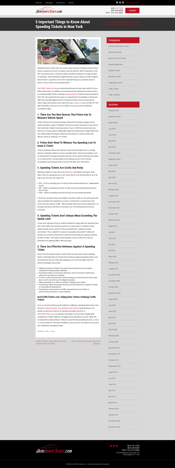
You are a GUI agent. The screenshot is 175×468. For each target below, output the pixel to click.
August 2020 (112, 299)
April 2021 (112, 250)
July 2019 (111, 378)
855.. (117, 8)
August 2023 (112, 123)
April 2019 (112, 396)
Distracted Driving (114, 52)
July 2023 (111, 129)
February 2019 (113, 409)
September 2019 (114, 366)
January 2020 (113, 342)
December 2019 (114, 348)
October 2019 (113, 360)
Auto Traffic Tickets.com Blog (119, 22)
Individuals (49, 3)
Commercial (60, 3)
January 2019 (113, 415)
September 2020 (114, 293)
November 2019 (114, 354)
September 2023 (114, 117)
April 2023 (112, 147)
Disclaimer (105, 464)
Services (39, 3)
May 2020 (112, 317)
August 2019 (112, 372)
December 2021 (114, 202)
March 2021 (112, 256)
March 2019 (112, 403)
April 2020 (112, 323)
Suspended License (115, 83)
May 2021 (112, 244)
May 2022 (112, 171)
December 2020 (114, 275)
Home (104, 22)
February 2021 (113, 263)
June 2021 (112, 238)
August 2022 (112, 165)
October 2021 (113, 214)
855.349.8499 (117, 10)
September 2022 (114, 159)
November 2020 (114, 281)
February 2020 (113, 336)
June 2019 (112, 384)
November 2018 (114, 427)
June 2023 (112, 135)
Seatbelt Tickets (114, 70)
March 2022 (112, 183)
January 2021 (113, 269)
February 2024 (113, 110)
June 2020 (112, 311)
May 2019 (112, 390)
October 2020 (113, 287)
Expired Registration (115, 64)
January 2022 (113, 196)
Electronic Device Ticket (117, 58)
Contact (71, 3)
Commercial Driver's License (118, 46)
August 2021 (112, 226)
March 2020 (112, 329)
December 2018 (114, 421)
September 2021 (114, 220)
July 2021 (111, 232)
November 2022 (114, 153)
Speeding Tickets (114, 76)
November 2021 (114, 208)
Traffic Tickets (50, 331)
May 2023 (112, 141)
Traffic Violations (114, 95)
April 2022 (112, 177)
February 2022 (113, 190)
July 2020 (111, 305)
